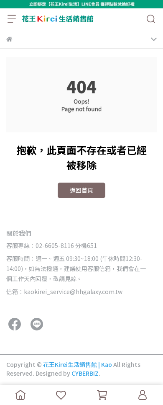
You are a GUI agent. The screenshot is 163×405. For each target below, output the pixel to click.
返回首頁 (81, 190)
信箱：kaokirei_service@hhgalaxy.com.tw (64, 291)
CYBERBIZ (85, 373)
